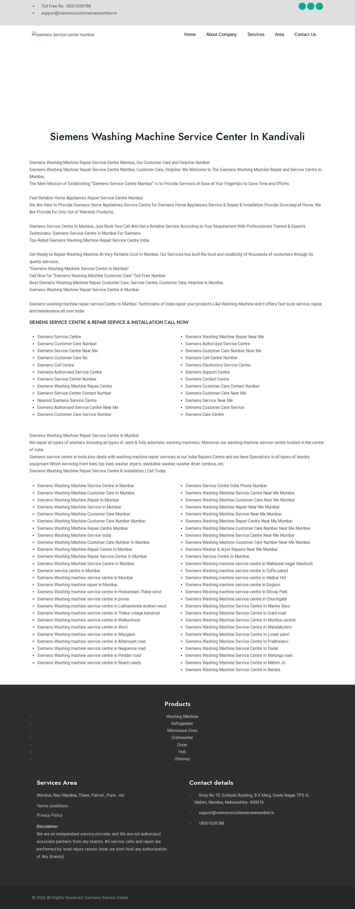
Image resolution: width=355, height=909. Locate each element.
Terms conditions (52, 805)
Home (190, 34)
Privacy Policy (50, 815)
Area (279, 34)
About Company (221, 34)
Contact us (305, 34)
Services (256, 34)
